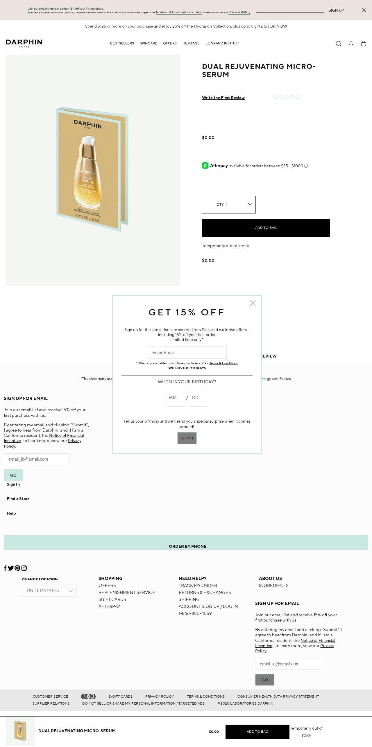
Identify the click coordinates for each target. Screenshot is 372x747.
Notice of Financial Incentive (179, 12)
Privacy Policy (239, 12)
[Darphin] (24, 43)
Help (11, 513)
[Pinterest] (17, 566)
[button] (148, 43)
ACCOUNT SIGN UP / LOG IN (208, 606)
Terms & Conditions (206, 696)
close (253, 303)
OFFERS (107, 585)
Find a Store (18, 499)
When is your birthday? (187, 382)
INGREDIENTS (274, 585)
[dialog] (338, 43)
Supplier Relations (51, 703)
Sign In (13, 484)
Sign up (336, 10)
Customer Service (50, 696)
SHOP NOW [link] (275, 26)
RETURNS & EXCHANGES (205, 592)
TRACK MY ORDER (198, 585)
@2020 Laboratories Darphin (245, 703)
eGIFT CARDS (112, 599)
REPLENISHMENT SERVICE (127, 592)
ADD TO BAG (266, 228)
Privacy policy (159, 696)
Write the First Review (223, 97)
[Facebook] (5, 566)
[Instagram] (24, 566)
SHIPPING (189, 599)
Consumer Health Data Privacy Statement (278, 696)
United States (43, 590)
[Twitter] (10, 566)
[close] (365, 10)
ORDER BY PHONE (187, 546)
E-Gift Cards (120, 696)
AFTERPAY (109, 606)
